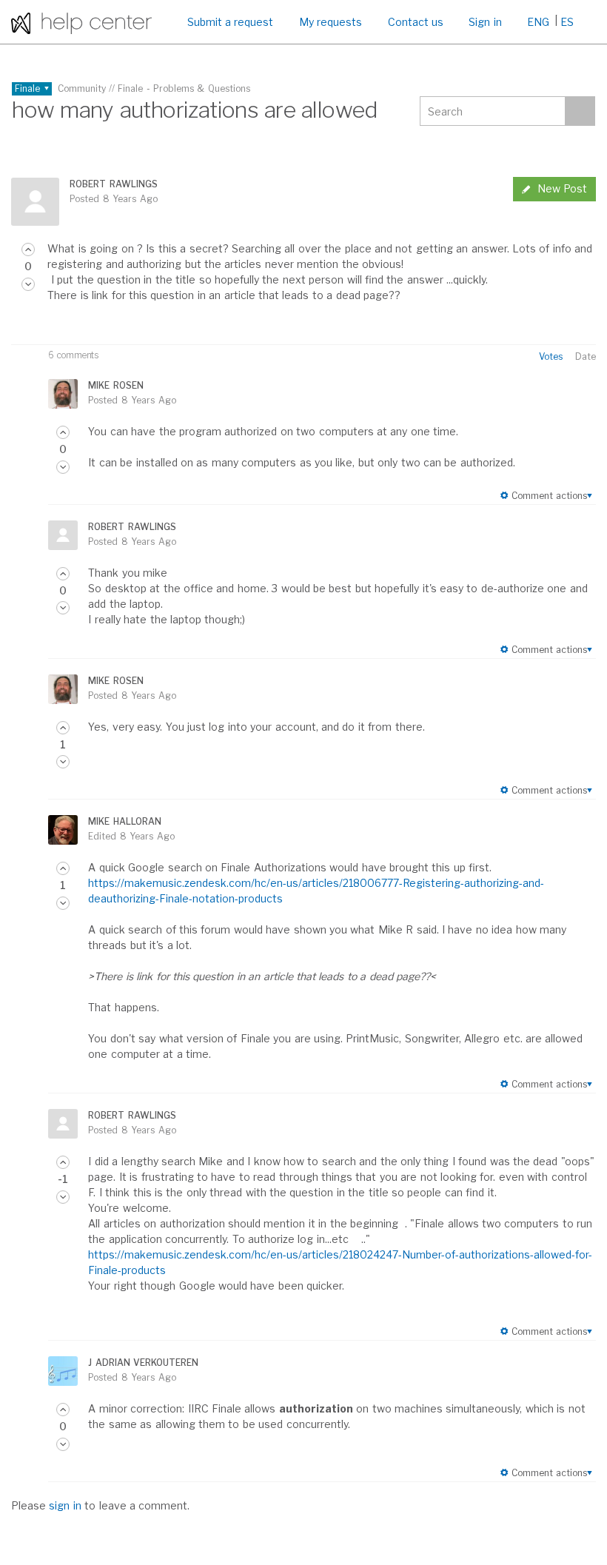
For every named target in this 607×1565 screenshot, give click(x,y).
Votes (551, 356)
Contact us (415, 22)
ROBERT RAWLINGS (113, 184)
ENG (538, 22)
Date (585, 356)
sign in (65, 1505)
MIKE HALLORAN (124, 821)
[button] (28, 249)
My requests (330, 22)
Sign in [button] (485, 22)
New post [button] (562, 188)
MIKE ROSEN (115, 385)
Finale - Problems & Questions (184, 88)
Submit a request (230, 22)
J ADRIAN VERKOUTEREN (143, 1362)
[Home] (81, 22)
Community (82, 88)
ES (567, 22)
